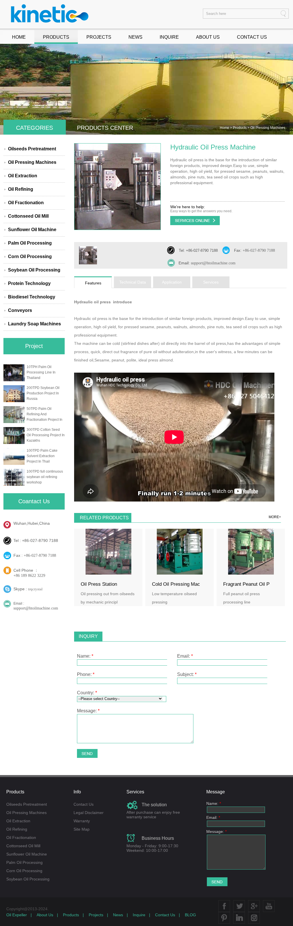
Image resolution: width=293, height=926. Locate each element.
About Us (45, 915)
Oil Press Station (99, 584)
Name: (85, 656)
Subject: (187, 674)
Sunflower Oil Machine (32, 229)
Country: (87, 692)
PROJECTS (98, 37)
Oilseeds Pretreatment (32, 148)
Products (240, 128)
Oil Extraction (22, 175)
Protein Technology (29, 283)
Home (225, 128)
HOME (19, 37)
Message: (88, 710)
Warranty (82, 821)
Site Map (82, 829)
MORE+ (275, 517)
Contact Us (84, 804)
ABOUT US (208, 37)
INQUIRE (169, 37)
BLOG (190, 915)
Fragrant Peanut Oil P (246, 584)
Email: (185, 656)
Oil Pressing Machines (32, 162)
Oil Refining (20, 189)
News (118, 915)
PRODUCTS (56, 37)
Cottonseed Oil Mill (28, 216)
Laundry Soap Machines (34, 323)
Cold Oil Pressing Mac (176, 584)
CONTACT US (252, 37)
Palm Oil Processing (30, 243)
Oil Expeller (16, 915)
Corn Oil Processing (30, 256)
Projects (96, 915)
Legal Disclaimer (89, 812)
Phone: (85, 674)
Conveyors (20, 310)
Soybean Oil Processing (34, 270)
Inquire (139, 915)
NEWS (135, 37)
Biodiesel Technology (31, 296)
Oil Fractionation (26, 202)
